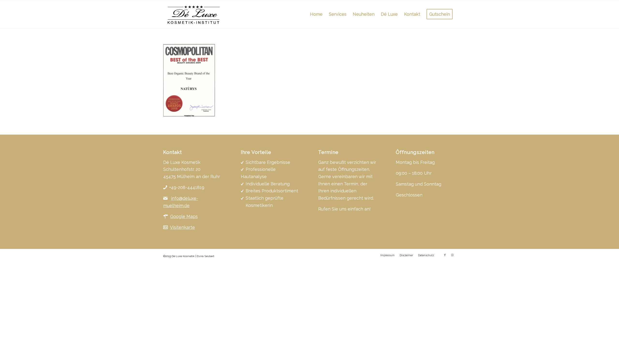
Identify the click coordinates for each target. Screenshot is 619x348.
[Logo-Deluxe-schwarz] (193, 14)
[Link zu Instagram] (452, 255)
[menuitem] (316, 14)
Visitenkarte (182, 227)
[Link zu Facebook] (445, 255)
